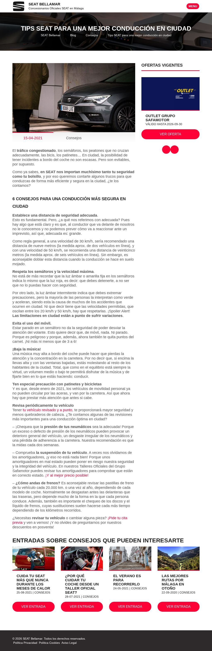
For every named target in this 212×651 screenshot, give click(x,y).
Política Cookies (49, 642)
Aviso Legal (69, 642)
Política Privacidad (25, 642)
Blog (73, 35)
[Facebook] (192, 639)
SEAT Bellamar (50, 35)
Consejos (92, 35)
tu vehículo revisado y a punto (47, 410)
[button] (166, 149)
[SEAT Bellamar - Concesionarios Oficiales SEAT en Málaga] (18, 6)
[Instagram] (197, 639)
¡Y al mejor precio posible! (66, 475)
